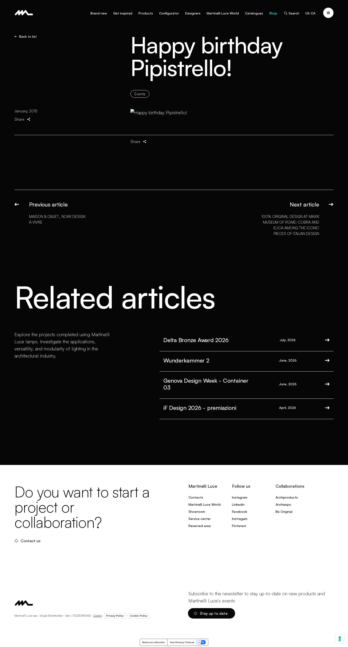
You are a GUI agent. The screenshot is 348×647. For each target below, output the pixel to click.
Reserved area (199, 526)
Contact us (30, 540)
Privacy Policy (115, 615)
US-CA (310, 13)
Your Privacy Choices (182, 642)
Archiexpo (283, 504)
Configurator (169, 13)
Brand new (98, 13)
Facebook (239, 511)
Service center (199, 519)
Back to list (28, 36)
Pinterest (239, 526)
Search (294, 13)
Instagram (239, 497)
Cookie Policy (138, 615)
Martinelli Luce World (223, 13)
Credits (97, 615)
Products (145, 13)
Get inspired (122, 13)
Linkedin (238, 504)
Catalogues (254, 13)
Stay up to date (214, 613)
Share (19, 119)
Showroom (196, 511)
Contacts (195, 497)
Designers (193, 13)
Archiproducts (287, 497)
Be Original (284, 511)
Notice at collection (153, 642)
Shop (273, 13)
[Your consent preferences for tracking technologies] (339, 638)
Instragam (239, 519)
